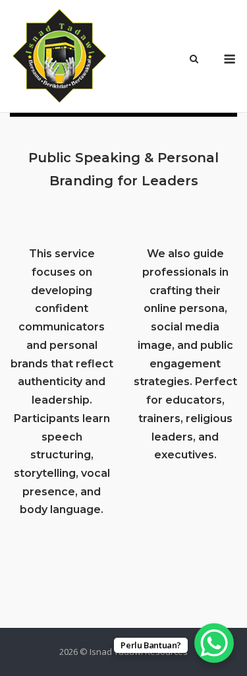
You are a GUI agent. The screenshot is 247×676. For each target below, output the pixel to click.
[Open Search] (194, 60)
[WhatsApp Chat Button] (214, 643)
